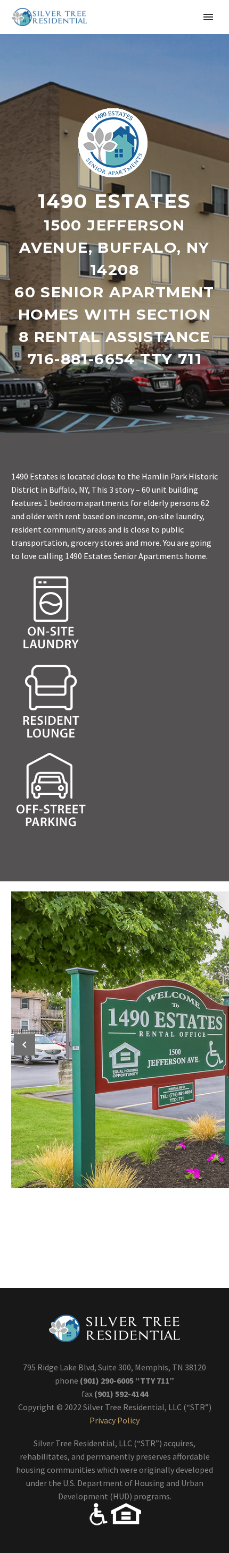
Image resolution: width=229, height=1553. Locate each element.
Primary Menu (208, 17)
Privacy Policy (114, 1420)
